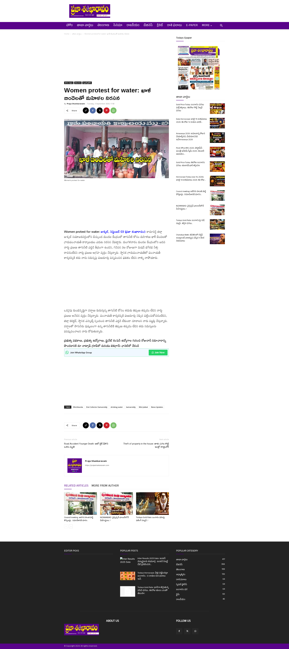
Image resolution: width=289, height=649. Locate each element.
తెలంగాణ (103, 25)
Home (66, 34)
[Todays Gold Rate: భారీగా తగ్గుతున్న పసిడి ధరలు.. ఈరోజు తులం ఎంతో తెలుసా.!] (127, 591)
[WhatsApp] (113, 110)
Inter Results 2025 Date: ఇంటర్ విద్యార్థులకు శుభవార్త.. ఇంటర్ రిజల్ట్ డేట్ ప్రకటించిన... (153, 561)
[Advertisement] (116, 59)
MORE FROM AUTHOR (105, 486)
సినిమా (117, 25)
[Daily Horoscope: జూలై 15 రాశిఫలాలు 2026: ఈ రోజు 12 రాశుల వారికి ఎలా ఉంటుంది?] (217, 123)
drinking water (117, 407)
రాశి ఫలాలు (174, 25)
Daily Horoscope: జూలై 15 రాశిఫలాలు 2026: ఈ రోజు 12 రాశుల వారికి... (191, 121)
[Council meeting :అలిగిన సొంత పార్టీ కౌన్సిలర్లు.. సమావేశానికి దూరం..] (80, 503)
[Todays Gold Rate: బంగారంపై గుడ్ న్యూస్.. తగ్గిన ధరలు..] (217, 224)
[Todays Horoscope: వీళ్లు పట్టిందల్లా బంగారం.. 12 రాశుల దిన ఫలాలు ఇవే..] (127, 576)
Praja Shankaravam (76, 103)
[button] (221, 25)
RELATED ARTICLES (76, 486)
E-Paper (192, 25)
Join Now (160, 352)
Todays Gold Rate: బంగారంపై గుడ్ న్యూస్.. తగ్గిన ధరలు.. (190, 222)
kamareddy (131, 407)
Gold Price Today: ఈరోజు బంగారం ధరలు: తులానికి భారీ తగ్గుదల (190, 164)
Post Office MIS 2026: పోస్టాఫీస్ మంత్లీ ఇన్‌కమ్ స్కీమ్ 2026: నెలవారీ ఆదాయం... (190, 151)
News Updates (157, 407)
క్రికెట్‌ (160, 25)
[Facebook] (93, 110)
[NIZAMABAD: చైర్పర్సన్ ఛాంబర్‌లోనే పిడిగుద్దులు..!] (116, 503)
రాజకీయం (133, 25)
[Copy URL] (86, 110)
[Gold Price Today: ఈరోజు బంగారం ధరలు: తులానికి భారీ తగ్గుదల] (217, 166)
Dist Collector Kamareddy (96, 407)
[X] (100, 110)
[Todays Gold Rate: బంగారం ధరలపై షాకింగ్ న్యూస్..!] (152, 503)
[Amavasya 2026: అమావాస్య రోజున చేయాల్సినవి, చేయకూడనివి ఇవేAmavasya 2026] (217, 137)
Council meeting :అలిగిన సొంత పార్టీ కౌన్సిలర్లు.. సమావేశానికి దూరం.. (191, 193)
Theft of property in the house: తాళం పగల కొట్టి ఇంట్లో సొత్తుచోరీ (146, 445)
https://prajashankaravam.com (97, 465)
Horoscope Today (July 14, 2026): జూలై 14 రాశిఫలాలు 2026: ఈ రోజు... (191, 179)
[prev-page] (66, 526)
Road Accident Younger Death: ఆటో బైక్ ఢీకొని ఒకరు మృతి (86, 445)
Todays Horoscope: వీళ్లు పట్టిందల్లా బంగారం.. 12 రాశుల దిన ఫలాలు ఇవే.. (153, 576)
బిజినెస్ (148, 25)
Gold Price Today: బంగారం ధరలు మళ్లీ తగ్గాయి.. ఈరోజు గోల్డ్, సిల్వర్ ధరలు (190, 107)
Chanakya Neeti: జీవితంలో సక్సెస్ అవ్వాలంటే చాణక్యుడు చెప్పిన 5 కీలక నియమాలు (190, 238)
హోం (69, 25)
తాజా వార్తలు (85, 25)
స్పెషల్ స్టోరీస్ (87, 83)
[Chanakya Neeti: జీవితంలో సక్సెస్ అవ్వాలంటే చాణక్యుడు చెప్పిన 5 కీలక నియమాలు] (217, 239)
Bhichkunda (78, 407)
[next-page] (71, 526)
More (206, 25)
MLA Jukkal (143, 407)
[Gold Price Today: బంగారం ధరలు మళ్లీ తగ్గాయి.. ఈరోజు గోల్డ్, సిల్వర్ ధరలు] (217, 108)
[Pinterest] (107, 110)
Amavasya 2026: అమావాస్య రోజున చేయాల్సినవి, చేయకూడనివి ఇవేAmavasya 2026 (190, 136)
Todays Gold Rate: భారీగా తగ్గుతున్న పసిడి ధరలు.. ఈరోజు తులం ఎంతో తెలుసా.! (153, 590)
